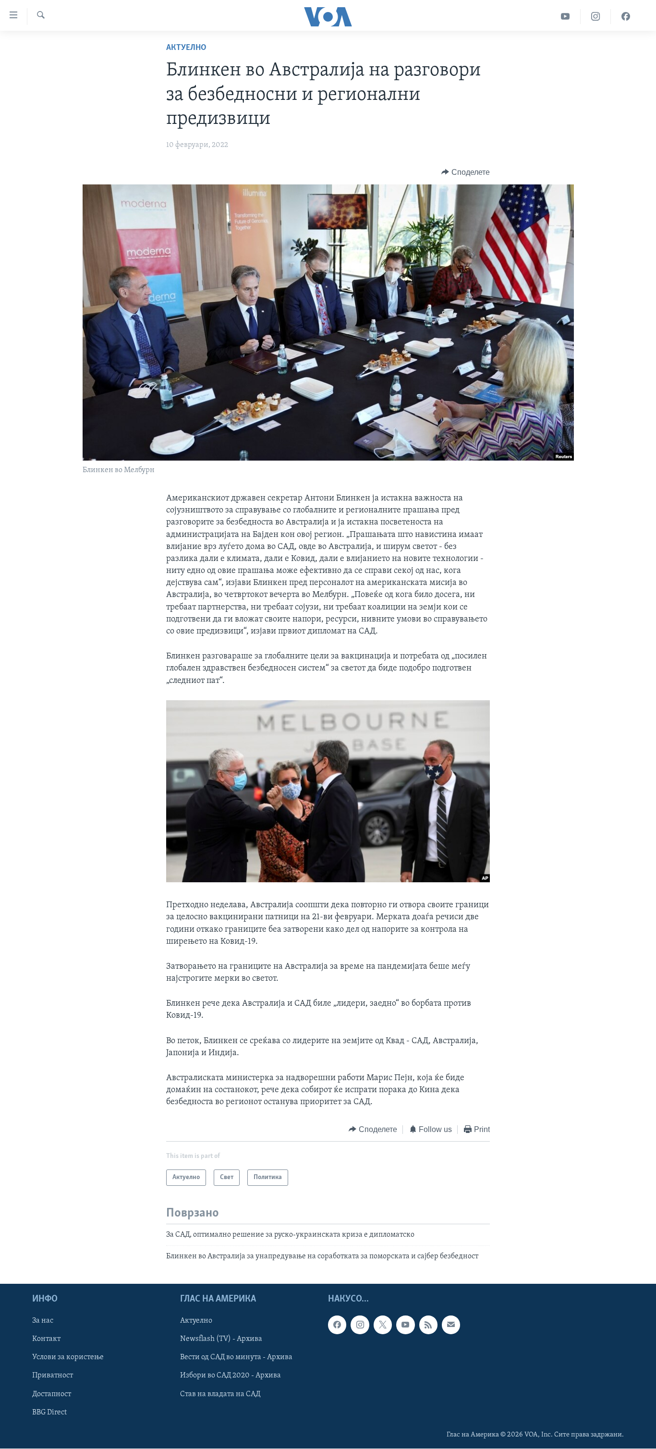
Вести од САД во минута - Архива (236, 1357)
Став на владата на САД (220, 1394)
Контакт (46, 1339)
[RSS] (428, 1324)
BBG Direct (49, 1412)
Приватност (52, 1375)
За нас (42, 1321)
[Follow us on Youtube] (405, 1324)
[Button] (465, 172)
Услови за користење (68, 1357)
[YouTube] (565, 16)
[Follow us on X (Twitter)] (383, 1324)
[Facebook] (626, 16)
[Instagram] (596, 16)
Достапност (51, 1394)
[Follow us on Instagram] (360, 1324)
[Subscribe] (451, 1324)
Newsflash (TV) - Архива (221, 1339)
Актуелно (186, 48)
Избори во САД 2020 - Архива (230, 1375)
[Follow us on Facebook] (337, 1324)
